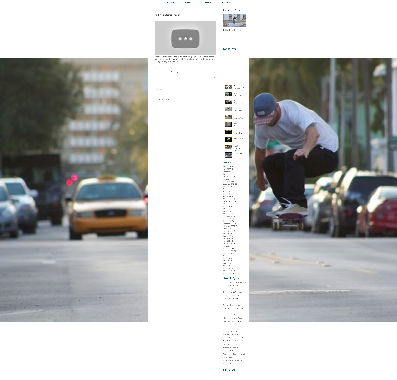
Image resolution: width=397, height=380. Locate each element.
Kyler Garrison (236, 334)
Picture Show (236, 347)
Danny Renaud (227, 302)
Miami (236, 341)
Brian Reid (226, 292)
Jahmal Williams (228, 318)
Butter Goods (235, 295)
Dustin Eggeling (227, 308)
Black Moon (227, 289)
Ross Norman (227, 354)
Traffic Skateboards (229, 364)
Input (237, 315)
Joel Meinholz (159, 72)
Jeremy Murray (236, 321)
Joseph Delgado (228, 328)
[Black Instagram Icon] (224, 375)
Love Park (237, 338)
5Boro (225, 282)
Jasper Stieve (227, 321)
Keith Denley (234, 331)
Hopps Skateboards (229, 315)
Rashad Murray (236, 351)
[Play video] (185, 38)
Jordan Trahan (237, 325)
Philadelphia (227, 347)
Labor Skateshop (228, 338)
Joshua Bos (226, 331)
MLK (242, 338)
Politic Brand (227, 351)
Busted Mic (226, 295)
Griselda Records (228, 312)
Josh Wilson (237, 328)
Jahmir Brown (238, 318)
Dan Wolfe (235, 299)
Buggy (240, 292)
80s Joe (230, 282)
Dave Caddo (237, 302)
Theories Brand (238, 361)
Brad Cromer (236, 289)
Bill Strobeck (234, 285)
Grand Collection (239, 308)
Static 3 (242, 354)
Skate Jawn (236, 354)
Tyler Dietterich (240, 364)
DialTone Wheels (228, 305)
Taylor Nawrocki (228, 361)
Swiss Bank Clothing (229, 357)
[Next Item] (243, 20)
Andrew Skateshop (171, 72)
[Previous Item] (226, 20)
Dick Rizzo (238, 305)
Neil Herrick (226, 344)
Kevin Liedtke (227, 334)
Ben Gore (226, 285)
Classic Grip (227, 299)
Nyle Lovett (235, 344)
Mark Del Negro (228, 341)
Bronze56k (234, 292)
